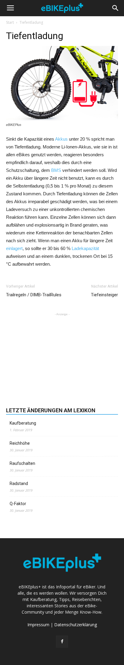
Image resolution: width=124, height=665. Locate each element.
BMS (56, 170)
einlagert (14, 248)
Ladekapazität (85, 248)
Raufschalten (22, 463)
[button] (115, 8)
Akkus (61, 139)
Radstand (19, 483)
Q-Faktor (18, 503)
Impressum (38, 624)
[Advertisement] (62, 354)
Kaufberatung (23, 423)
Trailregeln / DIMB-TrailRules (33, 294)
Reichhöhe (20, 443)
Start (10, 22)
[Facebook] (62, 642)
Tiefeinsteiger (104, 294)
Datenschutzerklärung (75, 624)
